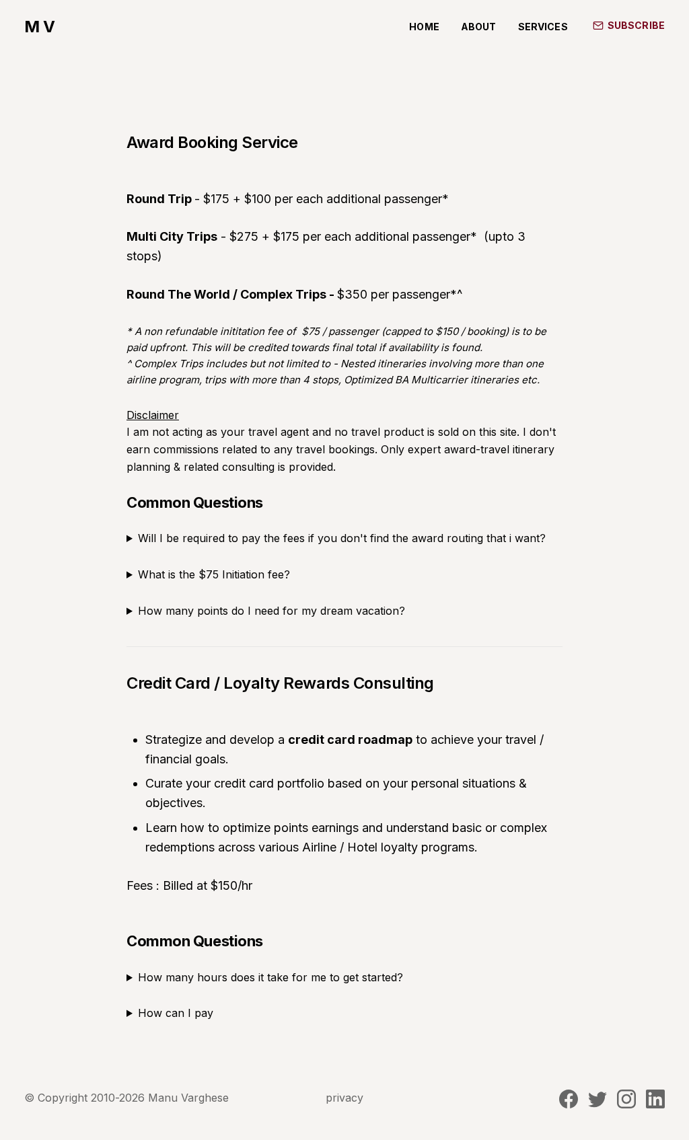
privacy (344, 1097)
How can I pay (175, 1013)
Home (424, 26)
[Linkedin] (655, 1104)
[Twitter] (597, 1104)
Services (543, 26)
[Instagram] (628, 1104)
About (479, 26)
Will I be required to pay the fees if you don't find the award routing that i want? (342, 538)
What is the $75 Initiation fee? (214, 574)
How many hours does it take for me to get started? (270, 977)
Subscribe (636, 25)
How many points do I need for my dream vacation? (271, 610)
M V (39, 27)
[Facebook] (570, 1104)
